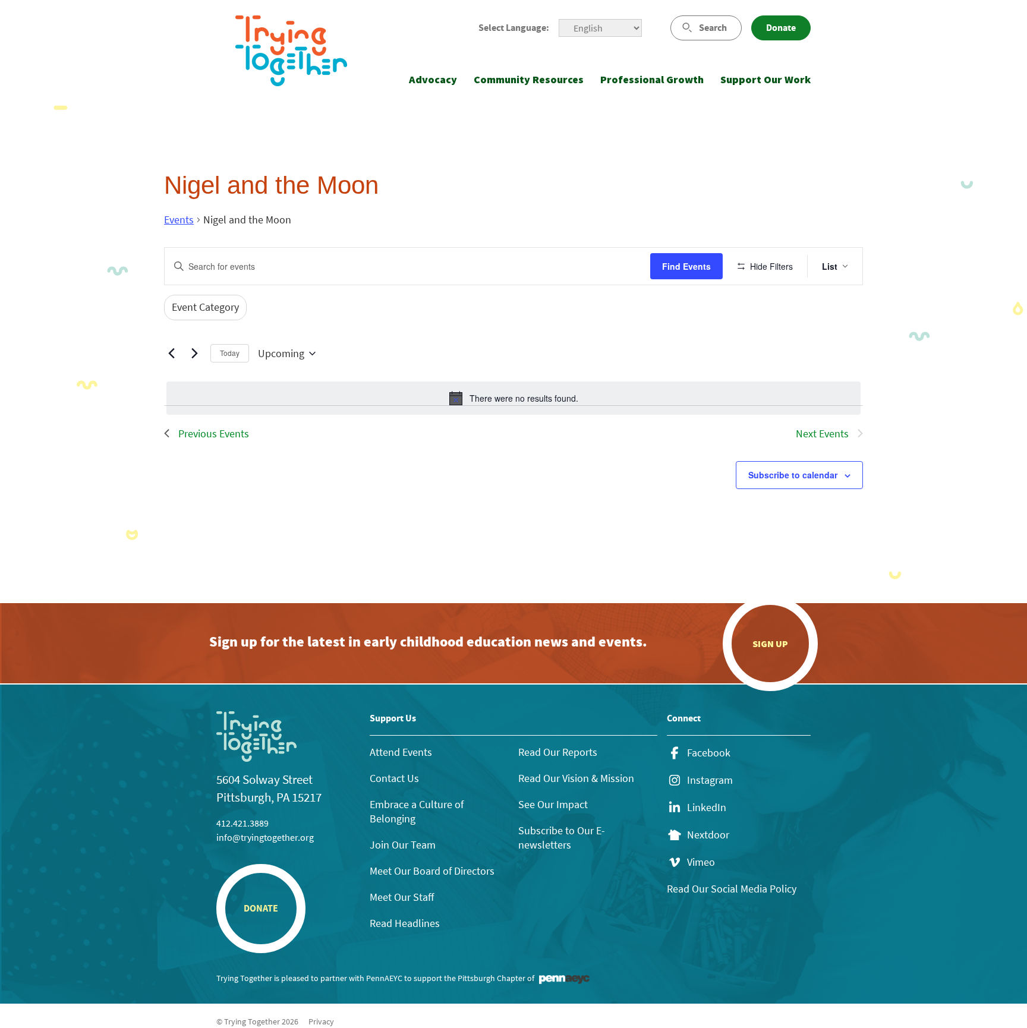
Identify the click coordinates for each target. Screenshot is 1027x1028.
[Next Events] (194, 353)
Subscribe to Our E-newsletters (561, 838)
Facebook (708, 753)
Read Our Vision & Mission (576, 778)
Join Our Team (403, 845)
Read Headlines (405, 923)
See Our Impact (553, 804)
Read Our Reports (557, 752)
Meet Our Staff (402, 897)
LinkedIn (706, 807)
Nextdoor (708, 835)
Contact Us (394, 778)
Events (179, 219)
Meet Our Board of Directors (432, 871)
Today (230, 353)
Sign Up (770, 643)
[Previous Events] (171, 353)
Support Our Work (765, 79)
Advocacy (433, 79)
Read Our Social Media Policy (731, 888)
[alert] (513, 398)
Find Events (686, 266)
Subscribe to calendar (792, 475)
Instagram (710, 780)
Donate (781, 27)
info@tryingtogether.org (265, 837)
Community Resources (529, 79)
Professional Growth (652, 79)
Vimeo (701, 862)
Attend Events (401, 752)
